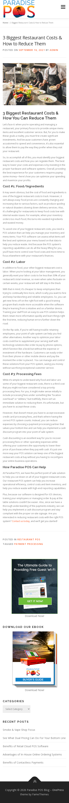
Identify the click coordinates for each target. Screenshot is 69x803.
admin (54, 50)
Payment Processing (28, 544)
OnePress (58, 790)
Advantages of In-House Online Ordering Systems (32, 754)
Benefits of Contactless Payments (23, 762)
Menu (63, 6)
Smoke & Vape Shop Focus (19, 729)
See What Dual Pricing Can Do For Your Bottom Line (34, 738)
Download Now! (34, 616)
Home (5, 22)
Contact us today (21, 521)
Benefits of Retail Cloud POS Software (25, 746)
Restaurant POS (28, 539)
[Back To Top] (34, 781)
